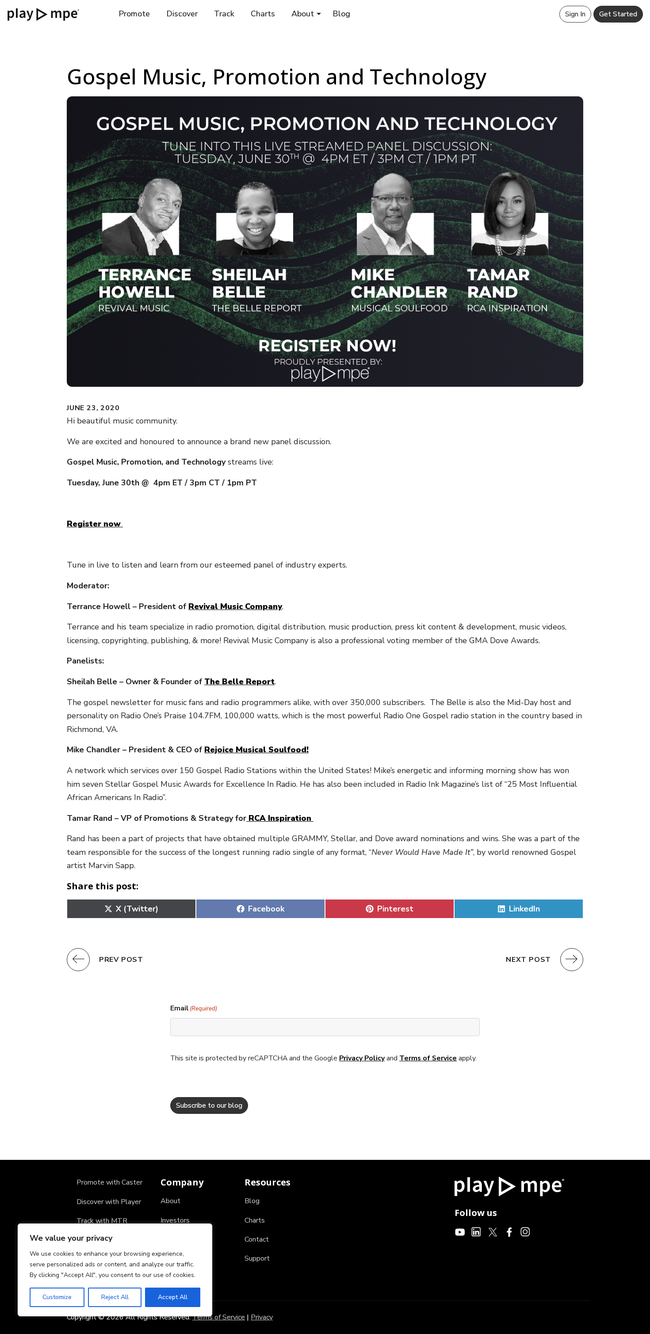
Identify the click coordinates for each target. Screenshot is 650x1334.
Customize (57, 1297)
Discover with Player (108, 1202)
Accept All (172, 1297)
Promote (134, 13)
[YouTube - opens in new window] (460, 1231)
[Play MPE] (43, 13)
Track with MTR (101, 1221)
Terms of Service (428, 1058)
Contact (257, 1239)
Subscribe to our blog (209, 1105)
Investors (175, 1220)
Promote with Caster (109, 1182)
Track (224, 13)
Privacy (262, 1317)
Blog (341, 13)
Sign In (575, 14)
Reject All (115, 1297)
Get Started (618, 14)
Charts (263, 13)
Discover (182, 13)
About (302, 13)
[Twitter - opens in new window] (492, 1231)
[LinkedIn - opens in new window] (476, 1231)
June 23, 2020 (93, 408)
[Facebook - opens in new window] (509, 1231)
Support (257, 1258)
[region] (115, 1269)
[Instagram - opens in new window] (525, 1231)
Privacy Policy (362, 1058)
